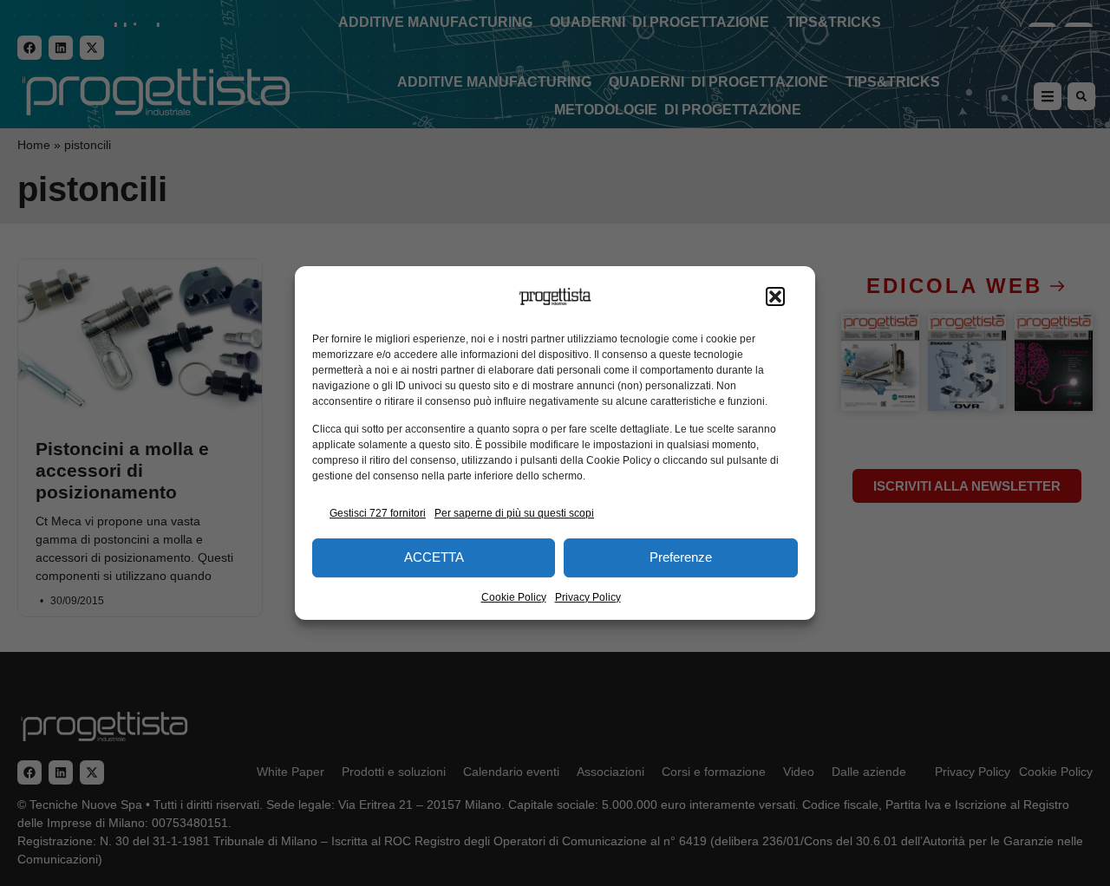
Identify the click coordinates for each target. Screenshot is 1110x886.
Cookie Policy (513, 597)
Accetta (434, 557)
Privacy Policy (588, 597)
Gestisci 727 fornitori (378, 513)
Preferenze (681, 557)
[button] (775, 296)
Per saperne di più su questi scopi (514, 513)
